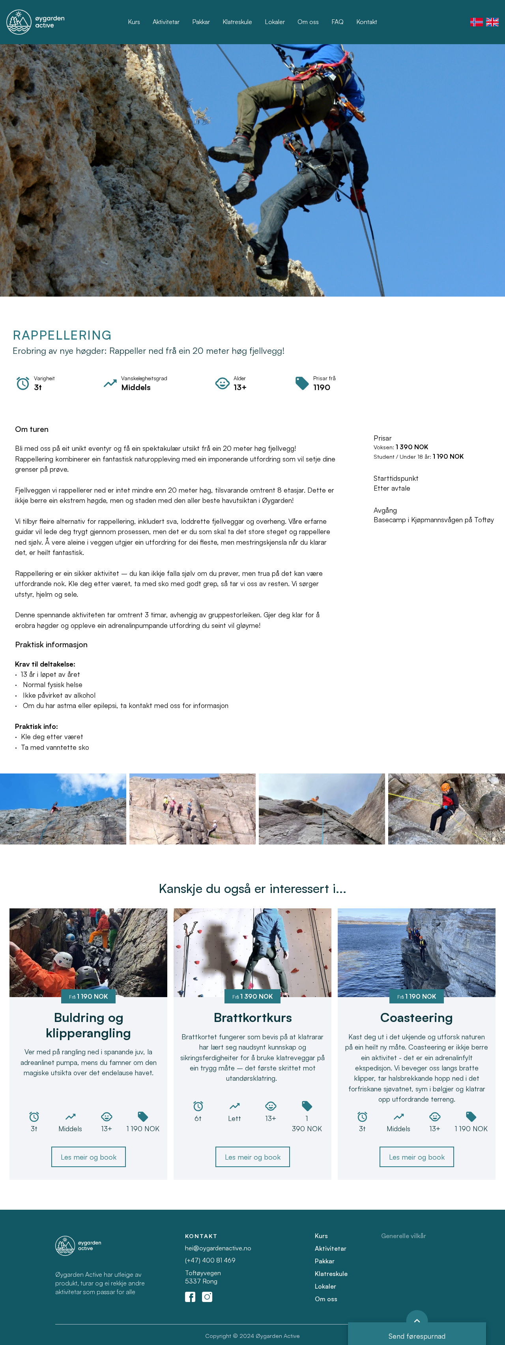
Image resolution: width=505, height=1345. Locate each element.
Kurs (134, 22)
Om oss (308, 22)
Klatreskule (237, 22)
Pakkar (201, 22)
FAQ (337, 22)
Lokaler (275, 22)
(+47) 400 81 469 (210, 1260)
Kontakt (366, 22)
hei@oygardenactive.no (218, 1248)
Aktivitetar (166, 22)
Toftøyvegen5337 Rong (203, 1277)
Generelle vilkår (403, 1236)
